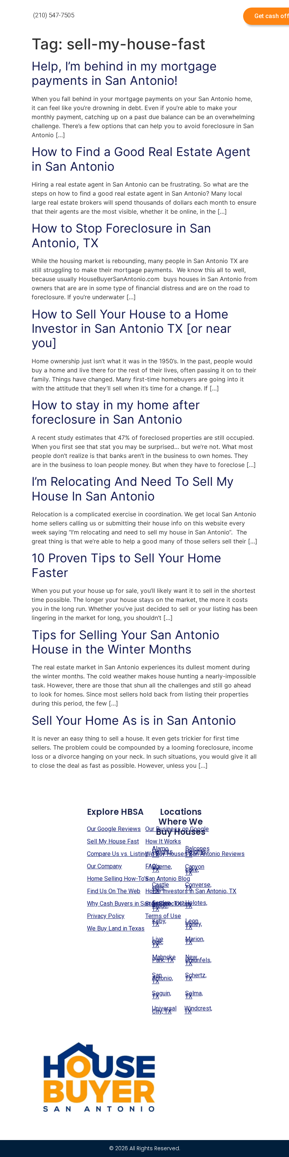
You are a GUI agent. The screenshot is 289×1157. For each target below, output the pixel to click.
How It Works (163, 841)
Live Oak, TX (157, 942)
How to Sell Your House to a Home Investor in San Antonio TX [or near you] (131, 328)
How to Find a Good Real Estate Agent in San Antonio (141, 158)
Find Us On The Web (113, 891)
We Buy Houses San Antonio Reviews (195, 853)
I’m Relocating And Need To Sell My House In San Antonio (133, 488)
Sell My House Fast (113, 841)
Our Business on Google (177, 829)
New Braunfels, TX (197, 960)
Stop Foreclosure (168, 903)
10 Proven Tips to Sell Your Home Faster (126, 565)
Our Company (104, 866)
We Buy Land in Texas (115, 928)
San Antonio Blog (167, 878)
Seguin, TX (161, 995)
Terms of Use (163, 916)
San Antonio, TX (162, 978)
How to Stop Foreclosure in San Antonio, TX (121, 235)
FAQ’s (152, 866)
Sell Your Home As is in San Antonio (134, 720)
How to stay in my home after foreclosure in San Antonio (116, 412)
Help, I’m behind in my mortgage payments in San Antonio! (124, 73)
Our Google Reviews (114, 829)
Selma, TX (194, 995)
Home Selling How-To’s (117, 878)
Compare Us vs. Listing (117, 853)
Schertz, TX (196, 977)
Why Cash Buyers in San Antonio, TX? (135, 903)
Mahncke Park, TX (164, 958)
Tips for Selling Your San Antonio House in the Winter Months (125, 642)
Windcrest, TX (196, 1010)
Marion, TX (194, 940)
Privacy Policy (106, 916)
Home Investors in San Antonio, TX (190, 891)
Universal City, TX (164, 1010)
